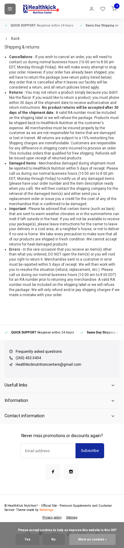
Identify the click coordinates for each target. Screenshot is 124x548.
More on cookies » (92, 539)
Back (15, 38)
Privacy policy (52, 517)
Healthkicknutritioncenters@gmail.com (48, 364)
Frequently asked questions (39, 351)
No (53, 539)
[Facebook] (52, 471)
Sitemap (71, 517)
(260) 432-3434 (28, 358)
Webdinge (46, 510)
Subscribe (90, 450)
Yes (27, 539)
